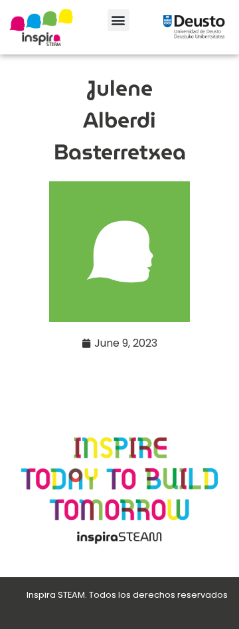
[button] (118, 20)
